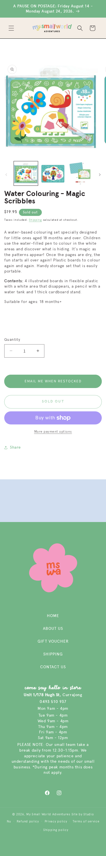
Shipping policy (55, 830)
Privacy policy (56, 821)
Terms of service (86, 821)
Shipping (35, 220)
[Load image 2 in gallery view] (53, 173)
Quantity (12, 339)
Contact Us (53, 667)
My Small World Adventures (48, 814)
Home (53, 615)
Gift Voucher (53, 641)
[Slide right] (100, 174)
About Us (53, 628)
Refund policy (28, 821)
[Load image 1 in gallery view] (26, 173)
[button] (11, 28)
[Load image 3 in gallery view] (80, 173)
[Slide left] (6, 174)
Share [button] (15, 447)
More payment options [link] (53, 432)
